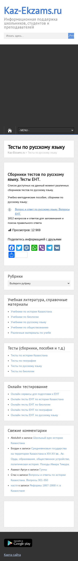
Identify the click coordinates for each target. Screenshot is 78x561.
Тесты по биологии (22, 371)
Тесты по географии (23, 360)
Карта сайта (12, 554)
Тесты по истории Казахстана (29, 355)
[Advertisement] (39, 85)
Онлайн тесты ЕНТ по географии (31, 409)
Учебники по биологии (25, 316)
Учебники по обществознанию (29, 327)
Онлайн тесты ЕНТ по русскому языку (34, 415)
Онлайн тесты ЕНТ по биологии (30, 404)
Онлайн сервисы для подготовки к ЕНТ (35, 393)
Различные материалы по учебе (31, 332)
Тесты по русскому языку (26, 365)
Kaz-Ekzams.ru (33, 10)
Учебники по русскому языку (28, 322)
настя (14, 485)
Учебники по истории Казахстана (31, 311)
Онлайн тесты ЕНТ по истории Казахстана (37, 399)
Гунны (43, 469)
